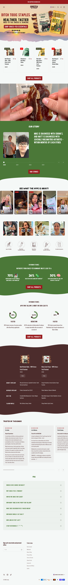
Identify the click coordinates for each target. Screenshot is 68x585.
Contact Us (29, 563)
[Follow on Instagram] (7, 575)
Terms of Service (30, 557)
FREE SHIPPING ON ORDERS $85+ (34, 2)
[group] (34, 23)
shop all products (34, 78)
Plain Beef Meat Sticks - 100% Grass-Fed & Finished (39, 62)
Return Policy (29, 552)
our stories (34, 171)
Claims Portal (29, 560)
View (23, 375)
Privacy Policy (29, 555)
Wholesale (29, 549)
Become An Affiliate (30, 565)
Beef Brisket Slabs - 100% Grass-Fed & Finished (28, 368)
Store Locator (29, 546)
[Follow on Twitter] (4, 575)
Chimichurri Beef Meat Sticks (23, 60)
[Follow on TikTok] (11, 575)
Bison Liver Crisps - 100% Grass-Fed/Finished (50, 368)
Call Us (28, 568)
